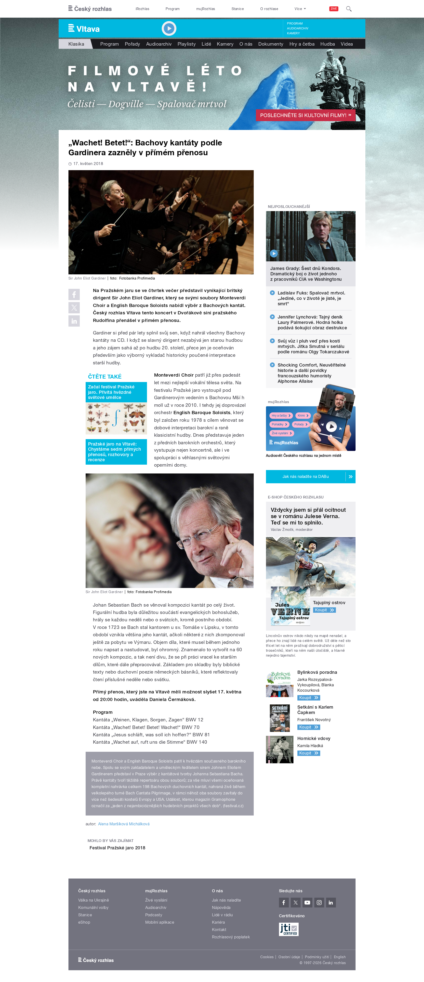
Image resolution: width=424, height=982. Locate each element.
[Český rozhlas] (90, 9)
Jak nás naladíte (226, 900)
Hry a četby (279, 415)
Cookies (267, 957)
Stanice (238, 9)
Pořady (132, 44)
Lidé (206, 44)
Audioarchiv (297, 28)
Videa (347, 44)
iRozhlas (142, 9)
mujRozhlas (205, 9)
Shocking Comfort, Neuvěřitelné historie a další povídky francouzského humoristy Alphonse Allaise (312, 373)
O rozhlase (269, 9)
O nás (245, 44)
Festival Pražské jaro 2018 (117, 847)
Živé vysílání (280, 433)
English (340, 957)
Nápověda (221, 907)
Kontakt (219, 929)
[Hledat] (349, 9)
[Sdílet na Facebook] (74, 294)
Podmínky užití (317, 957)
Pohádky (277, 424)
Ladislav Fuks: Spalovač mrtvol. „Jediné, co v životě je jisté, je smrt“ (311, 298)
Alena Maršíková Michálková (123, 824)
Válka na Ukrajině (93, 900)
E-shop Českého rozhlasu (296, 497)
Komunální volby (93, 907)
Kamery (293, 33)
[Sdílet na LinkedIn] (74, 321)
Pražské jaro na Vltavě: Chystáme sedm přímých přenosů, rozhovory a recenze (114, 451)
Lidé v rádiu (222, 915)
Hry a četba (302, 44)
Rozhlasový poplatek (231, 937)
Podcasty (153, 915)
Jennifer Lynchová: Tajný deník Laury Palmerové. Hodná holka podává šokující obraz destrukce (312, 322)
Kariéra (218, 922)
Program (173, 9)
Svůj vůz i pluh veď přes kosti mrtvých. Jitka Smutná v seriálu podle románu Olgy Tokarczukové (313, 346)
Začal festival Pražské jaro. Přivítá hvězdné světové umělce (111, 392)
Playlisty (187, 44)
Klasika (76, 44)
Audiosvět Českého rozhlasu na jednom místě (303, 456)
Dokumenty (270, 44)
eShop (84, 922)
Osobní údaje (289, 957)
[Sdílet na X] (74, 307)
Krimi (301, 415)
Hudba (327, 44)
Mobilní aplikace (159, 922)
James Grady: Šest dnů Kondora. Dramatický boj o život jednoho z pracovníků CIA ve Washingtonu (306, 274)
